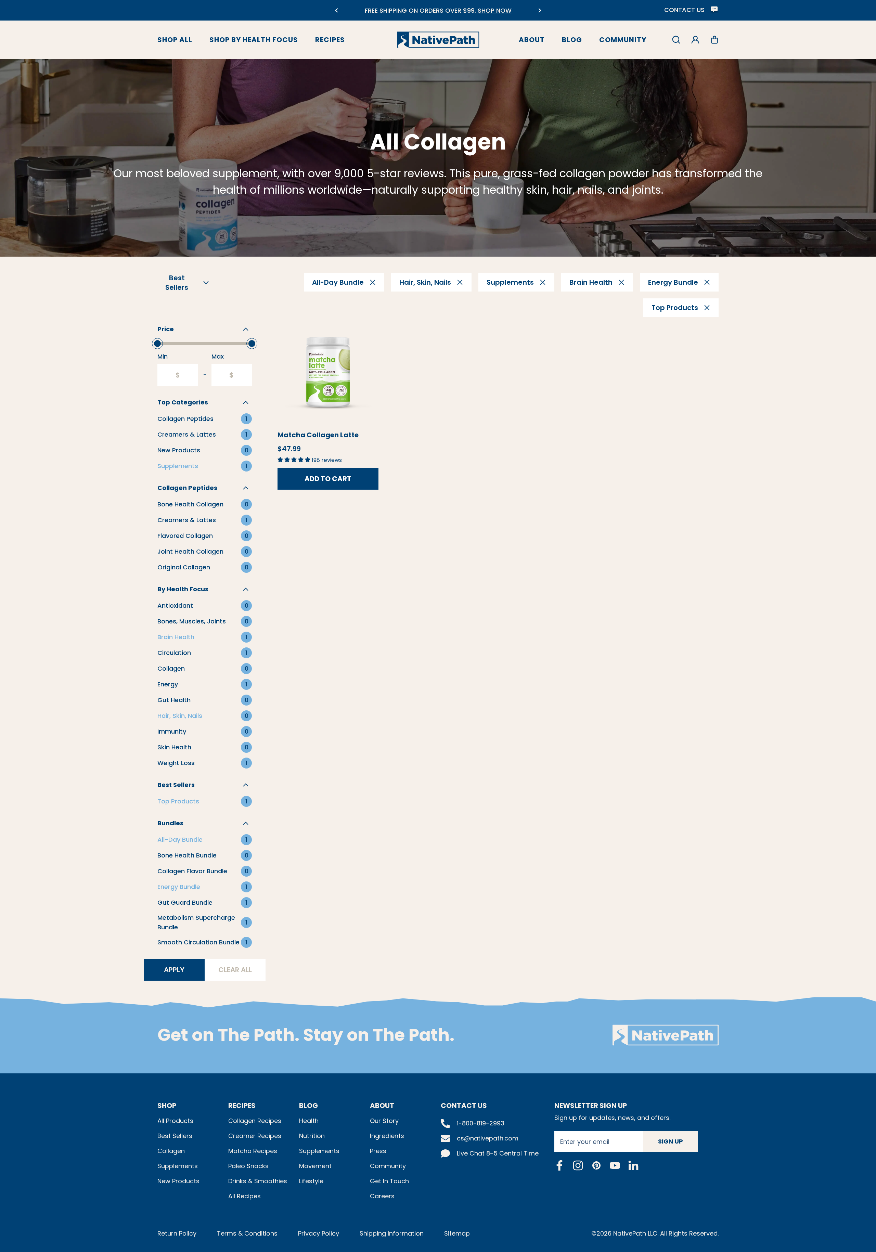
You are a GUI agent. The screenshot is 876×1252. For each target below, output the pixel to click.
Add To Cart (328, 478)
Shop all (174, 39)
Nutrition (312, 1136)
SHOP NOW (495, 10)
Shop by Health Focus (253, 39)
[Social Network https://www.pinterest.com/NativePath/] (596, 1165)
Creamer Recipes (254, 1136)
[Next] (540, 10)
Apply (174, 970)
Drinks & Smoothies (257, 1181)
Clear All (235, 970)
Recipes (330, 39)
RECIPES (242, 1105)
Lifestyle (311, 1181)
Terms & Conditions (247, 1233)
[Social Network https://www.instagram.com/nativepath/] (578, 1165)
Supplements (177, 1166)
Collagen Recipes (254, 1121)
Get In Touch (389, 1181)
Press (378, 1151)
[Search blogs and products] (676, 40)
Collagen (171, 1151)
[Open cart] (714, 40)
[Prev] (336, 10)
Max (217, 356)
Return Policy (176, 1233)
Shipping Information (392, 1233)
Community (622, 39)
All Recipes (244, 1196)
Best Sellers (174, 1136)
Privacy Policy (318, 1233)
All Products (175, 1121)
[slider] (157, 343)
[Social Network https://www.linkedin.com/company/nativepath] (633, 1165)
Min (162, 356)
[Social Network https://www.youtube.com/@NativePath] (615, 1165)
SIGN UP (670, 1141)
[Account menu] (695, 40)
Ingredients (387, 1136)
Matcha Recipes (252, 1151)
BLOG (308, 1105)
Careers (382, 1196)
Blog (572, 39)
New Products (178, 1181)
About (532, 39)
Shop (166, 1105)
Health (309, 1121)
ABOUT (382, 1105)
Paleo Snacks (248, 1166)
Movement (315, 1166)
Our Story (384, 1121)
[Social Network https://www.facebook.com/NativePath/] (559, 1165)
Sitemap (457, 1233)
